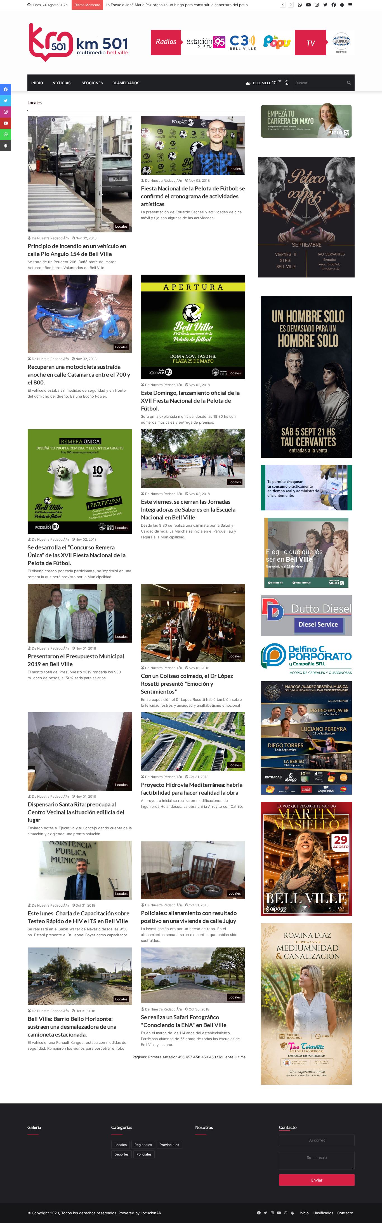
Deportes (121, 1154)
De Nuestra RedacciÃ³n (50, 238)
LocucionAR (151, 1213)
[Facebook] (5, 89)
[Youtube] (5, 123)
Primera (154, 1057)
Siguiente (225, 1057)
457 (189, 1057)
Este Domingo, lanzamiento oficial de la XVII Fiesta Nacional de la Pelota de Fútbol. (190, 400)
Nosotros (204, 1127)
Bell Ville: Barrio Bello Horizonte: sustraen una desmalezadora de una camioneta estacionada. (72, 1026)
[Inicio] (79, 42)
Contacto (288, 1127)
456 (181, 1057)
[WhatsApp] (5, 134)
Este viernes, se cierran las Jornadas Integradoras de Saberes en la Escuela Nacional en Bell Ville (188, 509)
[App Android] (5, 145)
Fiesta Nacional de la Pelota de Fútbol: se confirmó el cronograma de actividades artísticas (193, 196)
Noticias (61, 83)
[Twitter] (5, 100)
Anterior (169, 1057)
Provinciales (169, 1145)
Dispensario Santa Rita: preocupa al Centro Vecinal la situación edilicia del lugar (76, 812)
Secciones (92, 83)
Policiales (144, 1154)
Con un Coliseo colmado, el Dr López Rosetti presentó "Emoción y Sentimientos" (187, 683)
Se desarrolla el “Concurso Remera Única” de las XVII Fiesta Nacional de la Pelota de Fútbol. (77, 555)
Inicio (37, 83)
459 (204, 1057)
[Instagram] (5, 112)
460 (212, 1057)
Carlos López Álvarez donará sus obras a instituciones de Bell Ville (163, 5)
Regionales (143, 1145)
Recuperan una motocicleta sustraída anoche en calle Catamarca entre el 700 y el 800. (79, 374)
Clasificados (125, 83)
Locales (120, 1145)
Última (240, 1057)
